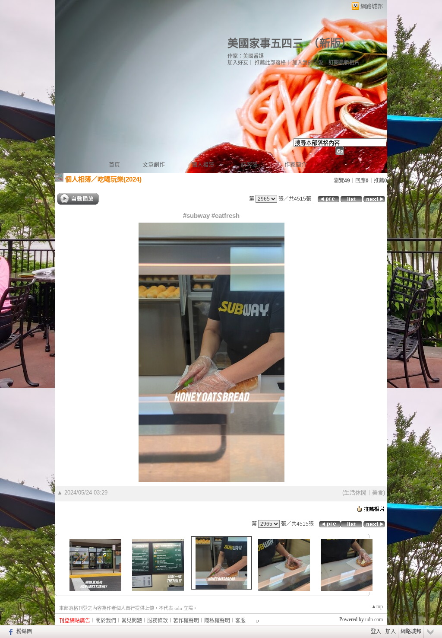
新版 (330, 43)
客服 (240, 621)
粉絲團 (24, 631)
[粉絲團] (9, 631)
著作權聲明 (186, 621)
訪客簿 (249, 164)
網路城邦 (371, 6)
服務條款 (157, 621)
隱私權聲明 (217, 621)
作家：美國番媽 (245, 56)
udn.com (374, 619)
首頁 (114, 164)
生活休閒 (355, 492)
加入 (390, 631)
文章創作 (153, 164)
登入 (376, 631)
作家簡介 (295, 164)
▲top (377, 606)
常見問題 (131, 621)
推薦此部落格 (270, 63)
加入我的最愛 (307, 63)
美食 (377, 492)
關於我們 (105, 621)
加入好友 (237, 63)
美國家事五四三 (265, 43)
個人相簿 (203, 164)
